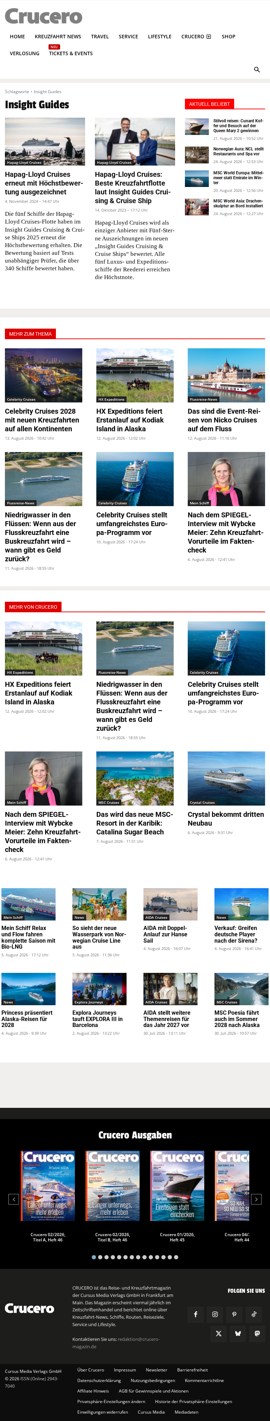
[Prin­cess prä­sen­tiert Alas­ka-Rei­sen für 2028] (28, 989)
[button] (257, 70)
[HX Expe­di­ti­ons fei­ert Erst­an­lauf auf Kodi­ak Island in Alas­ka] (135, 375)
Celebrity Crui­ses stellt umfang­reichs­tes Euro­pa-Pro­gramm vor (132, 524)
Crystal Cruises (202, 802)
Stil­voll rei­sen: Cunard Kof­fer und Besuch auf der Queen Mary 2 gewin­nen (238, 126)
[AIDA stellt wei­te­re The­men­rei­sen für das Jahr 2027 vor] (170, 989)
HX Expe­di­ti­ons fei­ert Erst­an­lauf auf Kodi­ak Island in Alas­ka (130, 420)
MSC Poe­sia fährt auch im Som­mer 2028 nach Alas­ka (237, 1018)
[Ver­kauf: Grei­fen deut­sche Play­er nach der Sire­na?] (241, 904)
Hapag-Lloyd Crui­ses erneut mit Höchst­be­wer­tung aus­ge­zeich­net (44, 183)
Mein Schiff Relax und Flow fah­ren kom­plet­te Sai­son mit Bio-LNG (28, 937)
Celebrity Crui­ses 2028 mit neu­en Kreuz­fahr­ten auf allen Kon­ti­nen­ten (42, 420)
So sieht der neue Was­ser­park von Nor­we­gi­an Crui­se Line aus (99, 937)
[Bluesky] (238, 1334)
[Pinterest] (234, 1315)
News (79, 917)
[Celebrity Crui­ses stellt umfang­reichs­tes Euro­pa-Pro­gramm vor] (135, 479)
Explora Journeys (89, 1002)
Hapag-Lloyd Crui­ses (24, 162)
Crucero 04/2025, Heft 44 (242, 1237)
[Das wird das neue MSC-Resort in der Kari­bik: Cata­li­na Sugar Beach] (135, 778)
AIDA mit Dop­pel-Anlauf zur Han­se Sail (165, 934)
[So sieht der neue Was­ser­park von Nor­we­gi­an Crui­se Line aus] (99, 904)
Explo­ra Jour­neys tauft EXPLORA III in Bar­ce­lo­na (97, 1018)
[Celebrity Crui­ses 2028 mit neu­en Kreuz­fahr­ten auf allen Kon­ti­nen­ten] (43, 375)
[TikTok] (254, 1315)
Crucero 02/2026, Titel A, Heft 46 (48, 1237)
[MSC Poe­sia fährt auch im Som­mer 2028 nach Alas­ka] (241, 989)
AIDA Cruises (156, 917)
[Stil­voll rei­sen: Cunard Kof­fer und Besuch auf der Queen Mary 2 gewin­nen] (197, 126)
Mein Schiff (199, 502)
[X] (218, 1334)
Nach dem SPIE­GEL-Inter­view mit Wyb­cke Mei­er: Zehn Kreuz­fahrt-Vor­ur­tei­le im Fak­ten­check (226, 532)
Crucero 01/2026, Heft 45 (177, 1237)
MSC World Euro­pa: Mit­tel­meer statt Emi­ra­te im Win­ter (238, 178)
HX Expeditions (111, 399)
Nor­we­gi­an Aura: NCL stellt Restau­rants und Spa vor (238, 151)
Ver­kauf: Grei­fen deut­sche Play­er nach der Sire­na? (235, 934)
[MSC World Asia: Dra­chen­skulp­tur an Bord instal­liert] (197, 207)
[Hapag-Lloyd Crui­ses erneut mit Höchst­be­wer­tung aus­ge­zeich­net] (45, 142)
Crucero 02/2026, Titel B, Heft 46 (112, 1237)
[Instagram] (215, 1315)
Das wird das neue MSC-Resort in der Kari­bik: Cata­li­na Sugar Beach (134, 823)
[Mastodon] (257, 1334)
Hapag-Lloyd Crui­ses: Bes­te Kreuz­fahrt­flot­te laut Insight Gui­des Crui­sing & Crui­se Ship (133, 187)
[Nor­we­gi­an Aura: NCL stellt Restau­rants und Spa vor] (197, 155)
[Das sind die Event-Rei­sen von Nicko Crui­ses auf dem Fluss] (226, 375)
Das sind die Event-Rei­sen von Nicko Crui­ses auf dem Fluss (224, 420)
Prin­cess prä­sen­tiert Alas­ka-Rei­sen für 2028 (26, 1018)
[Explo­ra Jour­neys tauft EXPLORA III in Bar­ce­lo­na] (99, 989)
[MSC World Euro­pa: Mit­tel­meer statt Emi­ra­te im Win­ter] (197, 178)
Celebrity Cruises (21, 399)
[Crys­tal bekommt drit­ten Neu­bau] (226, 778)
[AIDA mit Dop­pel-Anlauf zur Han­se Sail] (170, 904)
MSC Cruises (108, 802)
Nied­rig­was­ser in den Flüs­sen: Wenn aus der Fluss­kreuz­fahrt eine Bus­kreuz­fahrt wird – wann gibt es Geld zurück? (40, 537)
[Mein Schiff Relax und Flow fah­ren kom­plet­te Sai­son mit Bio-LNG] (28, 904)
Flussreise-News (203, 399)
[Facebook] (196, 1315)
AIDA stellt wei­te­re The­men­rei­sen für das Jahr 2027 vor (167, 1018)
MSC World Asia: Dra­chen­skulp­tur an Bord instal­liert (238, 203)
